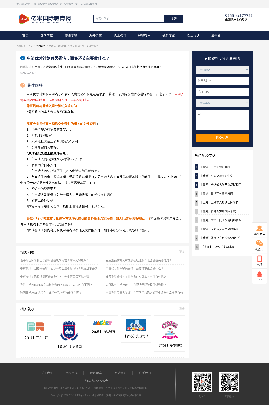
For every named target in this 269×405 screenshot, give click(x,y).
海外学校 (95, 35)
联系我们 (145, 373)
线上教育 (120, 35)
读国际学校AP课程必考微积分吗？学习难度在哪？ (51, 292)
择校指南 (144, 35)
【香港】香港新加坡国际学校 (216, 211)
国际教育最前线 (46, 19)
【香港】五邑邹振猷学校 (213, 167)
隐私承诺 (96, 373)
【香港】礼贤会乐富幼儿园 (215, 246)
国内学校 (46, 35)
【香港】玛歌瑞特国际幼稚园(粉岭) (102, 332)
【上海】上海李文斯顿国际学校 (217, 202)
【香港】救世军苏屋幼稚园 (214, 193)
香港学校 (71, 35)
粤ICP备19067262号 (96, 380)
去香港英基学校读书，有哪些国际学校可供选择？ (136, 284)
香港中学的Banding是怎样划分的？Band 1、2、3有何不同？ (56, 284)
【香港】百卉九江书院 (35, 338)
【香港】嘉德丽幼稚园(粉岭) (169, 345)
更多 (182, 251)
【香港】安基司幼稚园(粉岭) (136, 336)
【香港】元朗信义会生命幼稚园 (217, 229)
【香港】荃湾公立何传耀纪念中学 (218, 237)
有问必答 (40, 45)
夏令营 (216, 35)
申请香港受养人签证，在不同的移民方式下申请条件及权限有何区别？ (144, 294)
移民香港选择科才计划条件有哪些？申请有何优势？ (137, 276)
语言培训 (193, 35)
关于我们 (47, 373)
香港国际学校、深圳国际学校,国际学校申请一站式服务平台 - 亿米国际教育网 (56, 4)
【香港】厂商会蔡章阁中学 (214, 175)
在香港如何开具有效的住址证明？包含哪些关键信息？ (139, 260)
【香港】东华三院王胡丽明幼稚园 (218, 220)
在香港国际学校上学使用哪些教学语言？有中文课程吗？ (54, 260)
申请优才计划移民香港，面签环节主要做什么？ (135, 268)
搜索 (174, 18)
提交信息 (222, 137)
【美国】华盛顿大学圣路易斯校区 (218, 184)
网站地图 (120, 373)
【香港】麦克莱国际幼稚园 (69, 347)
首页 (25, 35)
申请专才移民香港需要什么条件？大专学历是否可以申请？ (56, 276)
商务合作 (72, 373)
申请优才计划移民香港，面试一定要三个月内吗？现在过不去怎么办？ (58, 270)
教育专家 (168, 35)
